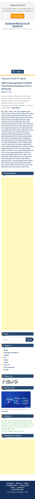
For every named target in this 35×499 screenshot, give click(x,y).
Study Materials (9, 367)
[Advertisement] (17, 49)
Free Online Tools (17, 489)
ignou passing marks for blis (10, 136)
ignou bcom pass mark (8, 118)
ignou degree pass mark (18, 120)
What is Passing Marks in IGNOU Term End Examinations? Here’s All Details (16, 86)
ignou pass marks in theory (13, 130)
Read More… (16, 108)
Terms (13, 487)
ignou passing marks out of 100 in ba (17, 146)
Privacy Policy (24, 485)
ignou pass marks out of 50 (17, 132)
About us (19, 483)
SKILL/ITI (7, 365)
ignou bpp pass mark (22, 118)
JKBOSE (6, 355)
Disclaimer (10, 483)
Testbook (4, 411)
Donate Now (17, 16)
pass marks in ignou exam (21, 167)
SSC (5, 357)
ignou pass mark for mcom (14, 126)
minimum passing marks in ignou (22, 160)
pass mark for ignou (7, 163)
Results (11, 111)
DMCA (26, 483)
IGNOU (6, 111)
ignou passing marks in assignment (20, 138)
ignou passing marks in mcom (13, 142)
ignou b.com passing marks (21, 113)
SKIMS (6, 362)
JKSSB (6, 350)
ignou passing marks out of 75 (14, 154)
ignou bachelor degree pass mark (21, 115)
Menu (19, 72)
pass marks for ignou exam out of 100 (13, 165)
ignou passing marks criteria (21, 134)
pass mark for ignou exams (22, 163)
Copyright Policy (11, 485)
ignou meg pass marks (19, 122)
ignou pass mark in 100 (14, 128)
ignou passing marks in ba (9, 140)
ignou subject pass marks (16, 156)
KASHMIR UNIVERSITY (11, 353)
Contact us (20, 487)
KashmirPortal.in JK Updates (17, 25)
